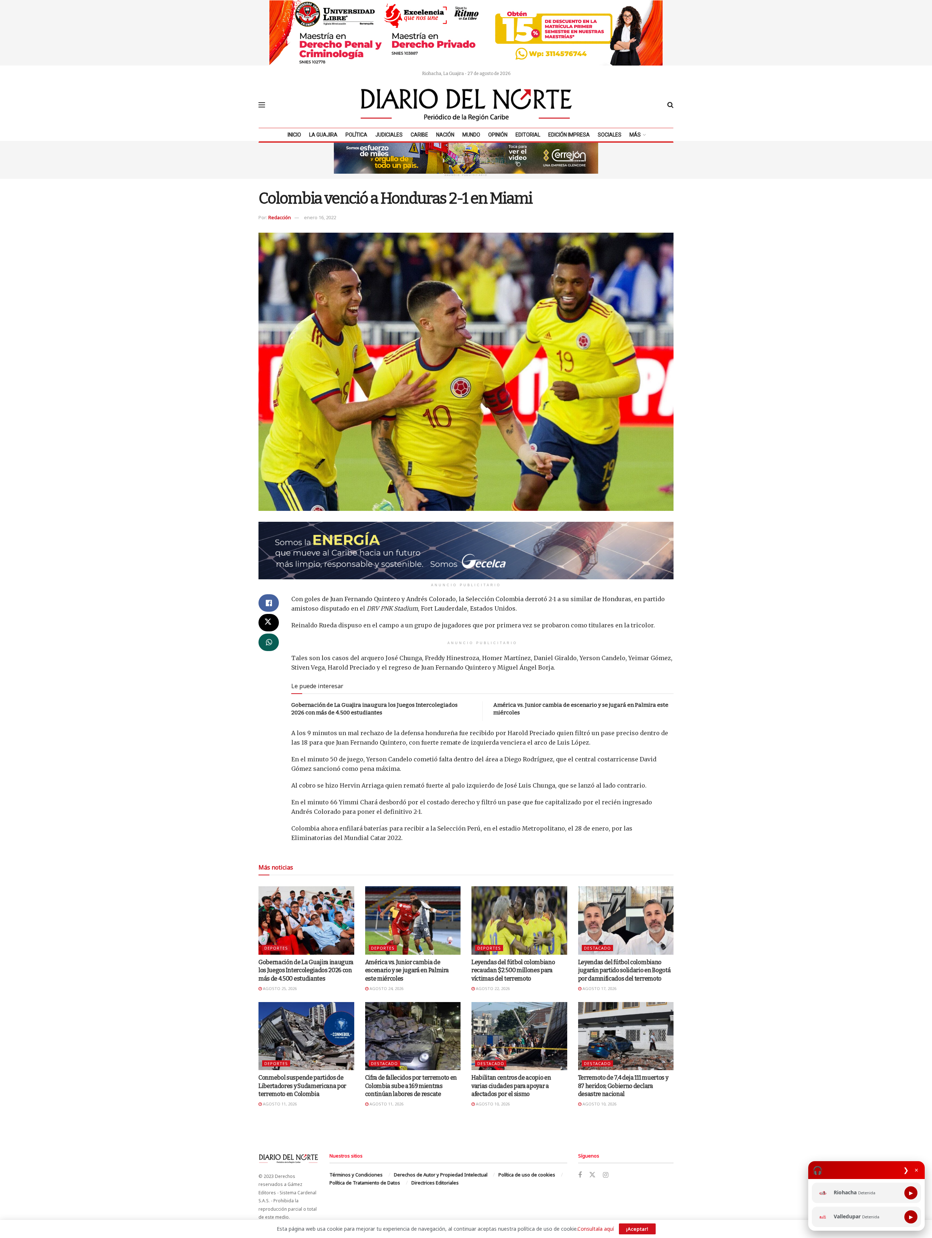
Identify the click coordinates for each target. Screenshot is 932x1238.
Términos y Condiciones (356, 1174)
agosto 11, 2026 (279, 1104)
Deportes (276, 948)
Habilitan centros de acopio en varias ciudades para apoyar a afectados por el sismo (511, 1085)
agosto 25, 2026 (279, 988)
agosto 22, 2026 (492, 988)
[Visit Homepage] (466, 105)
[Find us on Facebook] (580, 1175)
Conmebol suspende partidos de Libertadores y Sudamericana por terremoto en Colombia (302, 1085)
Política (356, 135)
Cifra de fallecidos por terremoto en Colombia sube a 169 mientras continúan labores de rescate (411, 1085)
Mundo (471, 135)
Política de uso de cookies (526, 1174)
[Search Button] (670, 105)
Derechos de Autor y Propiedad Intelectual (440, 1174)
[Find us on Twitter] (592, 1175)
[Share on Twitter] (268, 622)
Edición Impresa (569, 135)
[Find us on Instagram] (605, 1175)
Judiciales (389, 135)
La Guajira (323, 135)
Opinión (498, 135)
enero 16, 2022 (320, 217)
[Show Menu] (261, 104)
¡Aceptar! (637, 1229)
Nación (445, 135)
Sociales (609, 135)
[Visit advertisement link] (466, 33)
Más (635, 135)
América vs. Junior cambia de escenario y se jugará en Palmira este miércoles (407, 970)
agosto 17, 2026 (598, 988)
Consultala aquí (595, 1228)
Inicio (294, 135)
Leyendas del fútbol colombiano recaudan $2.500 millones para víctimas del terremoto (513, 970)
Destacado (597, 948)
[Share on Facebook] (268, 603)
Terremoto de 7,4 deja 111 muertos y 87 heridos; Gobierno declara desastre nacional (623, 1085)
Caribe (419, 135)
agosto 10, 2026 (492, 1104)
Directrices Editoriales (435, 1182)
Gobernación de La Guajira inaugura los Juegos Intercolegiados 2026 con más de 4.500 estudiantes (306, 970)
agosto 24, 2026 (385, 988)
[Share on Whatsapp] (268, 642)
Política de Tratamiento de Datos (364, 1182)
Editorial (528, 135)
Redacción (279, 217)
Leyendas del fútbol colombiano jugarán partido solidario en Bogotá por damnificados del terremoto (624, 970)
